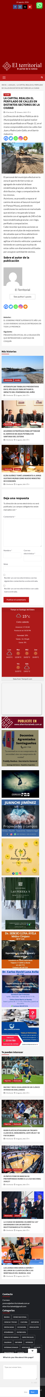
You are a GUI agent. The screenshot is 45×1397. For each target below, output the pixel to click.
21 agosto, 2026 (21, 484)
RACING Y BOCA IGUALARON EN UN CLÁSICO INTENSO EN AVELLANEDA (22, 1088)
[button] (4, 77)
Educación (34, 1327)
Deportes (8, 1081)
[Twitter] (11, 138)
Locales (7, 95)
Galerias (7, 1342)
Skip (25, 1392)
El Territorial (10, 112)
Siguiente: (22, 336)
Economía (22, 1327)
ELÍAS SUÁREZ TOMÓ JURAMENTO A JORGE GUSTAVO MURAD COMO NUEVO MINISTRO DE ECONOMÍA (22, 478)
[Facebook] (6, 138)
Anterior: (22, 322)
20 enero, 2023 (22, 112)
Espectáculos (28, 1337)
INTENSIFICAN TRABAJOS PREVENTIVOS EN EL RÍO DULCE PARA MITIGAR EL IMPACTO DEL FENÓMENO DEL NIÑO (21, 389)
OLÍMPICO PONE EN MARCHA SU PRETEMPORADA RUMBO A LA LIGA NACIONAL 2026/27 (22, 1179)
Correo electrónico (29, 552)
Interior (17, 1216)
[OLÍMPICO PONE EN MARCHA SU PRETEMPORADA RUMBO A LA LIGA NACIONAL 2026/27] (23, 1159)
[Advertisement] (22, 38)
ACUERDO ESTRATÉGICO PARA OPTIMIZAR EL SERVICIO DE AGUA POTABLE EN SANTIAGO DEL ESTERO (22, 434)
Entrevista (21, 1332)
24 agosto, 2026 (21, 1093)
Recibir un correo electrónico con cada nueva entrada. (21, 590)
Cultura (23, 1322)
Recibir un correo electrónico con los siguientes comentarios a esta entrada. (21, 579)
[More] (25, 138)
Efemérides (8, 1332)
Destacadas (8, 380)
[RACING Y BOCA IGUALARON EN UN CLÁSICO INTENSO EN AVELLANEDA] (23, 1070)
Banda (7, 1317)
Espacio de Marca (11, 1337)
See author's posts (22, 296)
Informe (18, 1342)
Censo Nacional (19, 1317)
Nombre (8, 550)
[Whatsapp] (16, 138)
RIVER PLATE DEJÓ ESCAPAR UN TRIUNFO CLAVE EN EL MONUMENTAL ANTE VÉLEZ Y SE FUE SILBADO (22, 1133)
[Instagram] (20, 138)
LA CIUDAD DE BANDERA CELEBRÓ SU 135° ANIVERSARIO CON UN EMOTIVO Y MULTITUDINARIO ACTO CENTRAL (21, 1225)
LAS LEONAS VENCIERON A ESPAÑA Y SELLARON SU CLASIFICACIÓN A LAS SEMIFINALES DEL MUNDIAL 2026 (18, 1270)
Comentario (9, 516)
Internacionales (11, 1347)
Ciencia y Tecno (10, 1322)
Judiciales (26, 1347)
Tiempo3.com (26, 679)
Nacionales (9, 1352)
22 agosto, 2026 (21, 395)
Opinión (20, 1352)
